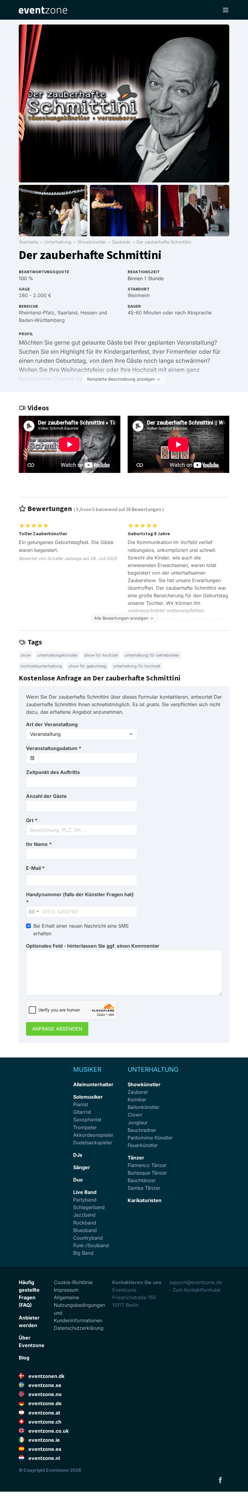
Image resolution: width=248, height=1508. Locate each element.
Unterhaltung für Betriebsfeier (152, 655)
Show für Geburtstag (87, 666)
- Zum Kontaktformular (195, 1290)
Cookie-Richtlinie (73, 1282)
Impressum (66, 1290)
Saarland (67, 313)
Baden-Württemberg (42, 320)
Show (26, 655)
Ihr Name (39, 844)
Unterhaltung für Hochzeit (136, 666)
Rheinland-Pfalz (36, 313)
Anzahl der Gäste (46, 796)
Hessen (88, 313)
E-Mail (35, 868)
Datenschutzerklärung (78, 1328)
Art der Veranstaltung (52, 724)
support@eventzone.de (195, 1282)
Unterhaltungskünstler (57, 655)
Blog (24, 1358)
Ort (32, 820)
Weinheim (139, 295)
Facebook (220, 1479)
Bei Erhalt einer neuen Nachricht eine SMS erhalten (81, 929)
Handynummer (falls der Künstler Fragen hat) (80, 898)
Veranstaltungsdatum (53, 748)
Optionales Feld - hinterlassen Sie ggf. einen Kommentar (92, 946)
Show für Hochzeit (101, 655)
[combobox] (81, 830)
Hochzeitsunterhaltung (41, 666)
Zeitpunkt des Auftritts (53, 772)
